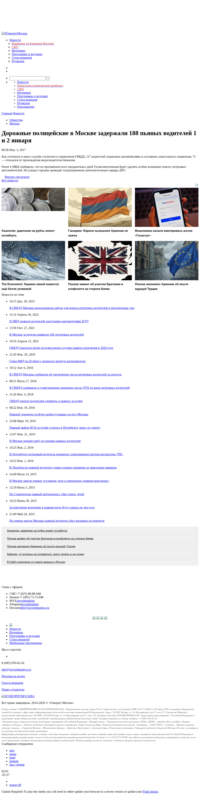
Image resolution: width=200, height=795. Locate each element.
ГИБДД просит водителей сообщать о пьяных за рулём (45, 401)
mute (12, 757)
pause (12, 754)
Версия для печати (17, 177)
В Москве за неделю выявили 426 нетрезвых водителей (46, 334)
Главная (7, 113)
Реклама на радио (13, 676)
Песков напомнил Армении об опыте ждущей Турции (41, 546)
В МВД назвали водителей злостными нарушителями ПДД (48, 321)
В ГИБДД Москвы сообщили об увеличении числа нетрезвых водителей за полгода (65, 374)
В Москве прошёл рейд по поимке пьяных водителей (45, 441)
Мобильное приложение (25, 643)
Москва (14, 123)
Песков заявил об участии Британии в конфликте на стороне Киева (50, 538)
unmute (14, 761)
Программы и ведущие (27, 54)
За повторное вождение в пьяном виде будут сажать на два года (52, 507)
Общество (16, 120)
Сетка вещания (22, 57)
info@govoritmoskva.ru (34, 607)
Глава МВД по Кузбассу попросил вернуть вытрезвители (47, 361)
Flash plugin (150, 791)
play (12, 750)
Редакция (18, 61)
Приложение (25, 106)
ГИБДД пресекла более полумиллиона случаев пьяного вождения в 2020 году (61, 347)
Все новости (10, 180)
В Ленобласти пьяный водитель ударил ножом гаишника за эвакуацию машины (63, 467)
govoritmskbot (26, 600)
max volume (17, 764)
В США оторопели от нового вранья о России (36, 561)
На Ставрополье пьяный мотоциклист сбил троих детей (46, 494)
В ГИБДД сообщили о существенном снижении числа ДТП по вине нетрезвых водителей (69, 387)
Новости (15, 40)
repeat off (15, 785)
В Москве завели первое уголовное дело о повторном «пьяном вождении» (59, 480)
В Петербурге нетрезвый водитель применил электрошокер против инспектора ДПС (66, 454)
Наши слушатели (13, 689)
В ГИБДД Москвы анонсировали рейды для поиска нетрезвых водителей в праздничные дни (71, 308)
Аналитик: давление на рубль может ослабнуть (37, 530)
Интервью (18, 50)
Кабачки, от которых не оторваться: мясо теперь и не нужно (45, 554)
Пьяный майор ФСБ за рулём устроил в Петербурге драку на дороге (54, 427)
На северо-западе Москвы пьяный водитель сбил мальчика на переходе (56, 520)
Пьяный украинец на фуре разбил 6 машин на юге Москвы (48, 414)
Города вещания (12, 683)
